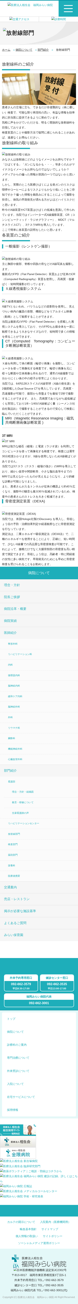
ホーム (6, 49)
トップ (11, 1018)
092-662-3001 (39, 1003)
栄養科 (11, 865)
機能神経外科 (15, 748)
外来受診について (18, 1070)
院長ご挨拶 (12, 597)
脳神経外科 (14, 706)
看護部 (11, 781)
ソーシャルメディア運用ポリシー (39, 1243)
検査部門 (13, 844)
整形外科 (13, 643)
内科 (10, 664)
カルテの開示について (21, 1221)
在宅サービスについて (21, 1096)
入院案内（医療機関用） (55, 1221)
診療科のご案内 (17, 1044)
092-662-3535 (57, 984)
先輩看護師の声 (20, 813)
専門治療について (18, 1057)
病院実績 (10, 620)
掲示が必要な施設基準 (20, 911)
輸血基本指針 (28, 1229)
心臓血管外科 (15, 759)
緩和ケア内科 (15, 696)
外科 (10, 717)
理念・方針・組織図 (23, 791)
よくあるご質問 (15, 923)
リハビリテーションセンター (23, 823)
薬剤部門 (13, 855)
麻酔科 (11, 738)
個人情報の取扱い (27, 1236)
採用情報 (12, 1109)
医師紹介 (10, 632)
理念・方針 (12, 585)
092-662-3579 (21, 984)
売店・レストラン (17, 899)
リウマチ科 (14, 728)
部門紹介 (43, 49)
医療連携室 (14, 876)
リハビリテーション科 (20, 654)
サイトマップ (49, 1229)
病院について (24, 49)
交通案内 (10, 887)
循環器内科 (14, 675)
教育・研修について (23, 802)
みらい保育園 (13, 935)
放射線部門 (14, 834)
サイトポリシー (52, 1236)
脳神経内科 (14, 685)
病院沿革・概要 (15, 608)
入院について (15, 1083)
